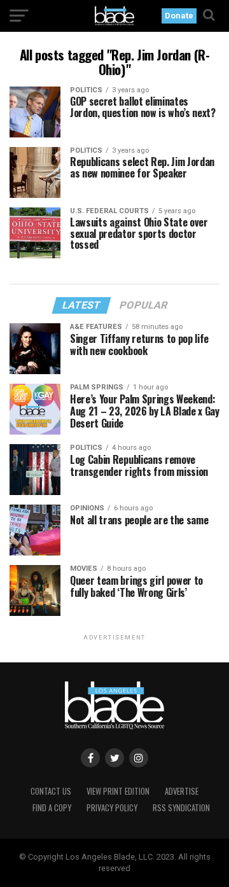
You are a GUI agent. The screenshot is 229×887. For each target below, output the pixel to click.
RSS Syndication (181, 808)
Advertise (181, 791)
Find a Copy (51, 808)
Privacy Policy (112, 808)
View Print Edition (118, 791)
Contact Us (51, 791)
